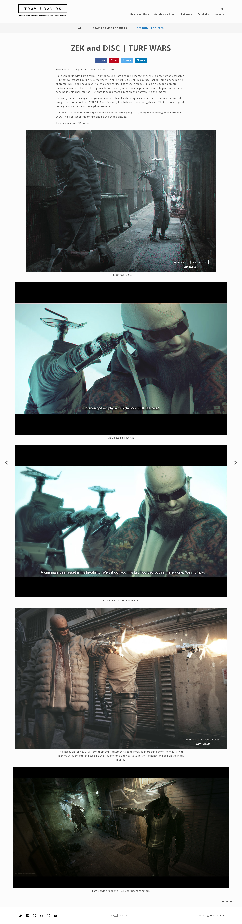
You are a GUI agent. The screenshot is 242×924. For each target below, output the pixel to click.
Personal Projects (150, 28)
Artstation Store (165, 13)
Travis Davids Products (110, 28)
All (80, 28)
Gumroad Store (139, 13)
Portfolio (203, 13)
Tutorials (187, 13)
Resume (219, 13)
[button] (227, 901)
